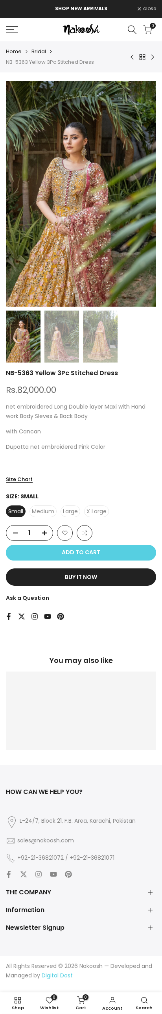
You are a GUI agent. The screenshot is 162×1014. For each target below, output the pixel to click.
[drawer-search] (132, 29)
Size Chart (19, 479)
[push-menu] (12, 29)
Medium (43, 511)
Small (15, 511)
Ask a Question (27, 598)
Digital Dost (57, 975)
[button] (65, 533)
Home (14, 51)
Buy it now (81, 577)
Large (70, 511)
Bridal (38, 51)
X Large (97, 511)
